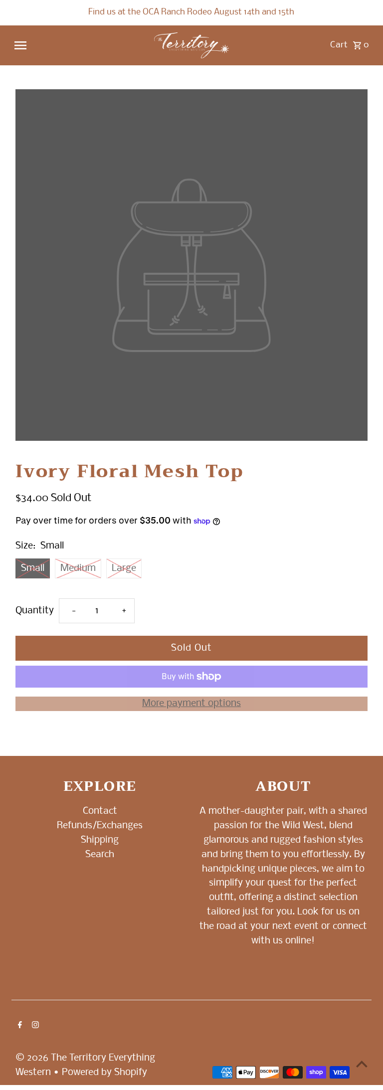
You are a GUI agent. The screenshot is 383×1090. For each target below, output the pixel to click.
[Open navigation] (80, 45)
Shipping (100, 840)
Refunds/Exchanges (100, 826)
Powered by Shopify (104, 1073)
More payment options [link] (191, 704)
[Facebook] (18, 1026)
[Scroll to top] (362, 1064)
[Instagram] (34, 1026)
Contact (100, 811)
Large (124, 568)
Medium (78, 568)
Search (99, 855)
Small (32, 568)
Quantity (34, 611)
